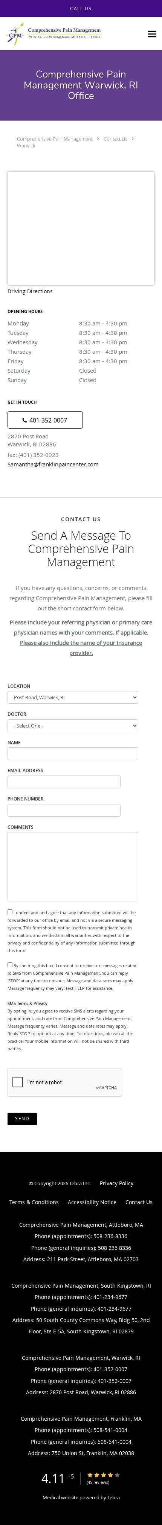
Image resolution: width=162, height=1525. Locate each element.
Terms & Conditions (34, 1202)
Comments (21, 827)
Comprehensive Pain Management (55, 138)
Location (19, 686)
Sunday (52, 380)
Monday (67, 323)
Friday (67, 361)
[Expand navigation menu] (152, 34)
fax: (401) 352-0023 (33, 454)
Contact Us (115, 138)
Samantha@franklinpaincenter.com (53, 464)
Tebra (113, 1497)
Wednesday (67, 342)
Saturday (52, 370)
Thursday (67, 351)
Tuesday (67, 332)
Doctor (17, 714)
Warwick (26, 145)
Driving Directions (30, 291)
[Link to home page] (71, 33)
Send (22, 1118)
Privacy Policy (116, 1183)
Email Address (25, 770)
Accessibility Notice (92, 1202)
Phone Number (26, 799)
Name (14, 742)
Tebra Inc (79, 1183)
